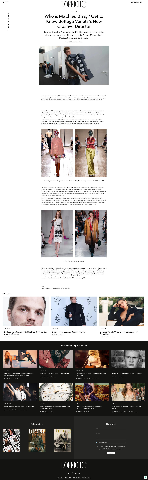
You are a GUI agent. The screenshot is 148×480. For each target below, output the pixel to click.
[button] (72, 440)
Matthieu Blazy (62, 95)
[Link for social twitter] (69, 473)
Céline (76, 198)
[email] (8, 13)
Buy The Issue (135, 2)
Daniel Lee (53, 97)
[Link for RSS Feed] (79, 473)
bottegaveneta (46, 288)
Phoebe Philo (86, 198)
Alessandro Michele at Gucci (71, 270)
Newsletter (68, 477)
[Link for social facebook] (72, 473)
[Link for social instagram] (75, 473)
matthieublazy (57, 288)
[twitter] (8, 24)
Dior (94, 123)
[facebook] (8, 16)
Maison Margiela (69, 117)
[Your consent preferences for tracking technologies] (145, 477)
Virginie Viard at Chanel (90, 270)
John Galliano (90, 115)
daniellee (66, 288)
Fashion (74, 11)
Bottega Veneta (46, 95)
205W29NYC (80, 202)
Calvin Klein (59, 202)
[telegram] (8, 30)
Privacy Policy (119, 449)
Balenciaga (58, 113)
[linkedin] (8, 21)
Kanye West (52, 193)
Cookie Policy (86, 477)
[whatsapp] (8, 27)
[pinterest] (8, 19)
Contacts (60, 477)
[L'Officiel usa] (74, 4)
